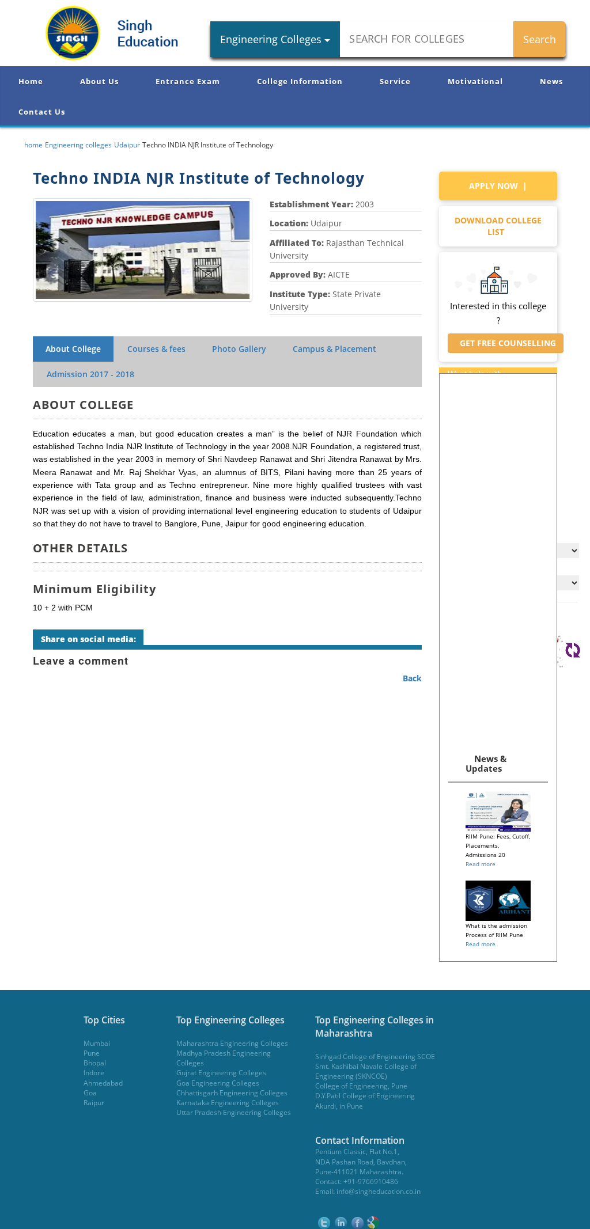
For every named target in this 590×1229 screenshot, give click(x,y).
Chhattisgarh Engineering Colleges (232, 1093)
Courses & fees (156, 348)
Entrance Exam (188, 81)
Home (30, 81)
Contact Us (41, 112)
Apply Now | (498, 185)
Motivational (475, 81)
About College (73, 348)
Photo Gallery (239, 348)
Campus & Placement (334, 348)
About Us (99, 81)
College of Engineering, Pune (361, 1086)
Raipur (94, 1102)
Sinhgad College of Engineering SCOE (375, 1056)
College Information (300, 81)
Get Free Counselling (505, 342)
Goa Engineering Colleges (217, 1083)
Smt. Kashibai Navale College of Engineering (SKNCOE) (366, 1071)
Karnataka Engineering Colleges (227, 1102)
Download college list (498, 226)
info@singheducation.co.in (378, 1191)
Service (395, 81)
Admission (90, 374)
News (551, 81)
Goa (90, 1093)
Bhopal (95, 1063)
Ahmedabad (103, 1083)
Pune (92, 1053)
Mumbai (97, 1043)
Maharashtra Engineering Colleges (232, 1043)
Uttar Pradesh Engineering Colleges (233, 1112)
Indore (94, 1073)
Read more (481, 864)
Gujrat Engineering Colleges (221, 1073)
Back (412, 678)
